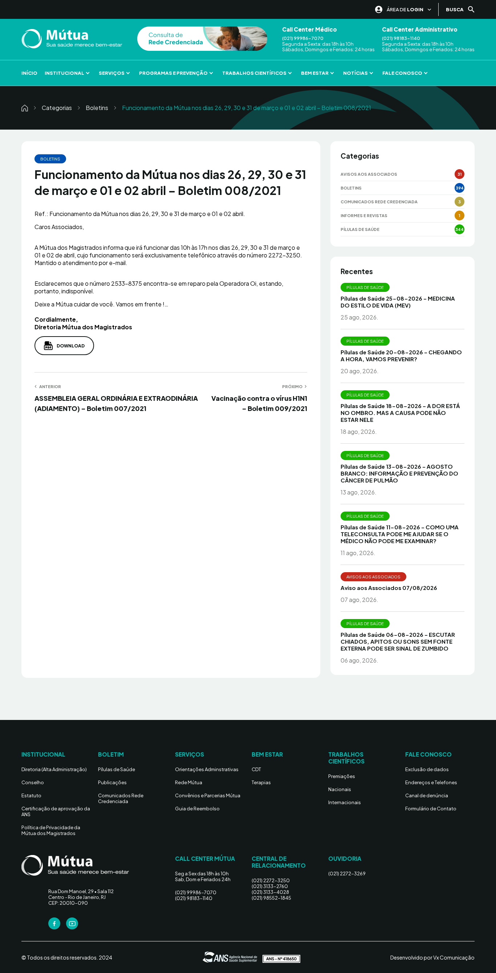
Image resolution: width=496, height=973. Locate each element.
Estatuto (31, 795)
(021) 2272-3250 (271, 880)
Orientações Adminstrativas (207, 769)
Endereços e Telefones (431, 782)
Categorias (57, 107)
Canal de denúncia (426, 795)
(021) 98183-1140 (401, 38)
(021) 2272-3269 (347, 873)
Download (71, 346)
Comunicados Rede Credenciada (379, 201)
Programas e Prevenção (173, 73)
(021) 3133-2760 (270, 886)
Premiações (341, 776)
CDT (256, 769)
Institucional (64, 73)
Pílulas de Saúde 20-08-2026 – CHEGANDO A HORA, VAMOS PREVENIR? (401, 355)
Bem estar (315, 73)
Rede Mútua (188, 782)
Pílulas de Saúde (360, 229)
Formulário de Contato (430, 808)
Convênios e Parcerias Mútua (207, 795)
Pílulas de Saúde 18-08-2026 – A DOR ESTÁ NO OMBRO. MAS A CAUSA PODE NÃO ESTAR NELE (400, 412)
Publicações (112, 782)
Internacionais (344, 802)
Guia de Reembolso (197, 808)
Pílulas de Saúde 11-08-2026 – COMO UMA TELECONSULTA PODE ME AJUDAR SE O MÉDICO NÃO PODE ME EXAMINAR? (400, 534)
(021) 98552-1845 (271, 898)
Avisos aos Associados (369, 174)
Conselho (32, 782)
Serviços (112, 73)
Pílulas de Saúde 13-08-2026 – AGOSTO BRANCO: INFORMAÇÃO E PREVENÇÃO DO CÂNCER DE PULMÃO (399, 473)
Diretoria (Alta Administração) (54, 769)
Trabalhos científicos (254, 73)
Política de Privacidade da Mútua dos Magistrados (50, 830)
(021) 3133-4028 (270, 892)
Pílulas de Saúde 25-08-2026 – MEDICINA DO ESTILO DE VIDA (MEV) (398, 302)
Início (29, 73)
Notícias (355, 73)
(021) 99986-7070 (303, 38)
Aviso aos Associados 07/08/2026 (389, 587)
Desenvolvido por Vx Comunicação (432, 957)
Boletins (97, 107)
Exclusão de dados (427, 769)
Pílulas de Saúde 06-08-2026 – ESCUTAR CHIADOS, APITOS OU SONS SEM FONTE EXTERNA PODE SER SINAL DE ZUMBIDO (398, 641)
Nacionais (339, 789)
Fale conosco (402, 73)
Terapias (261, 782)
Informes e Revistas (364, 215)
